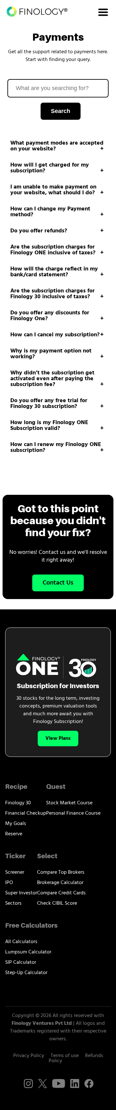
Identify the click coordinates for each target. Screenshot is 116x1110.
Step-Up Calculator (26, 972)
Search (60, 111)
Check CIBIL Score (57, 903)
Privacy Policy (28, 1055)
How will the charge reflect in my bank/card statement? (54, 272)
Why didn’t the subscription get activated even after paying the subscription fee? (52, 379)
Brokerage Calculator (60, 882)
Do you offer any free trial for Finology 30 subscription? (48, 404)
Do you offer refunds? (38, 231)
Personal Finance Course (73, 813)
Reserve (13, 834)
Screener (14, 872)
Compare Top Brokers (60, 872)
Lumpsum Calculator (28, 952)
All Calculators (21, 941)
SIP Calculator (20, 962)
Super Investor (21, 893)
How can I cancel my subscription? (55, 335)
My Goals (15, 823)
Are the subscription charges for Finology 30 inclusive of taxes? (52, 294)
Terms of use (65, 1055)
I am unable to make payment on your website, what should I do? (53, 190)
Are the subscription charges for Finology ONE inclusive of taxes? (52, 250)
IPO (9, 882)
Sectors (13, 903)
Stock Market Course (69, 803)
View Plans (58, 738)
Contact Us (58, 583)
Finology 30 (18, 803)
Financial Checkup (25, 813)
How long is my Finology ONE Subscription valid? (49, 426)
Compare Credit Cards (61, 893)
